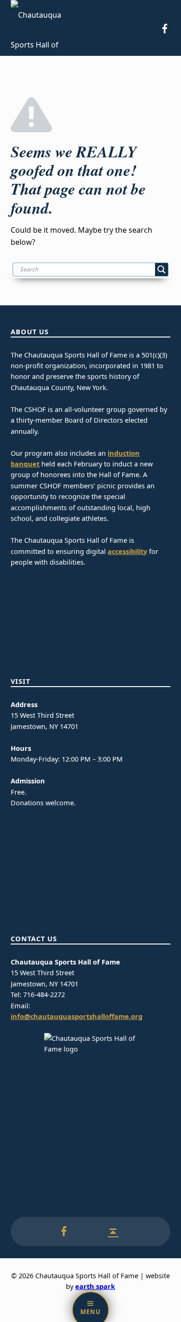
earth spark (95, 1286)
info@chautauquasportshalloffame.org (76, 1016)
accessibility (127, 551)
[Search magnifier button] (161, 269)
